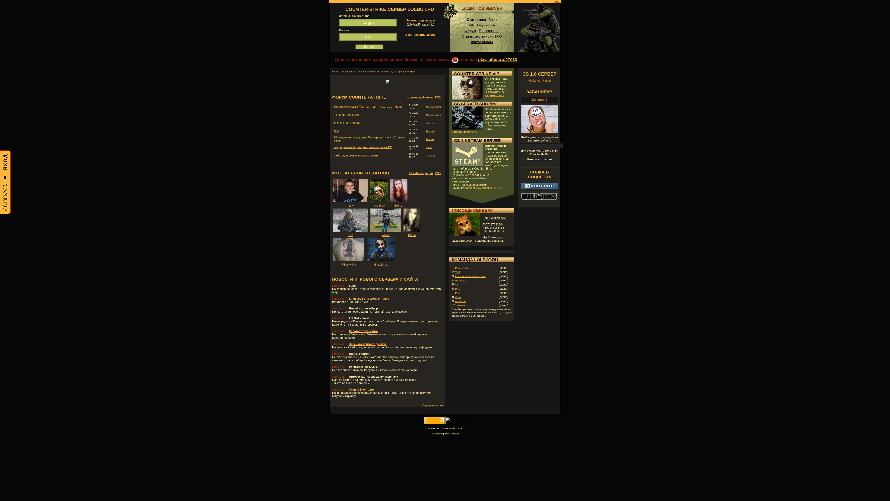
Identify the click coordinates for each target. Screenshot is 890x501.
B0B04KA (462, 305)
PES (457, 289)
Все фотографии (421, 173)
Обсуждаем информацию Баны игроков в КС (363, 147)
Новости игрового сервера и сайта (375, 279)
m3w (351, 205)
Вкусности (486, 25)
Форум (470, 31)
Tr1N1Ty (430, 155)
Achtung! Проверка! (346, 114)
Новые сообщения (420, 97)
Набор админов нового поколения (356, 155)
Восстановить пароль (420, 34)
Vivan (429, 147)
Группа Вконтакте (361, 389)
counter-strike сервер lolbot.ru (389, 9)
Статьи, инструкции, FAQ (482, 36)
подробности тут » (464, 132)
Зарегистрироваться (420, 20)
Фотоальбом (482, 42)
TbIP (457, 272)
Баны (493, 20)
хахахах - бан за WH (347, 123)
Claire (458, 297)
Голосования (489, 31)
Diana (412, 235)
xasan (386, 235)
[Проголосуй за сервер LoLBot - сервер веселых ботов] (387, 82)
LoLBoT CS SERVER (481, 8)
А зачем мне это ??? (420, 23)
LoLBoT (336, 71)
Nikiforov (379, 205)
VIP (471, 25)
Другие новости (433, 405)
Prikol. (458, 293)
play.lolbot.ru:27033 (497, 59)
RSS (438, 97)
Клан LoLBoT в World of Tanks (369, 298)
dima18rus (381, 264)
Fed (350, 235)
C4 (456, 284)
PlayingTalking (434, 107)
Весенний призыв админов (367, 344)
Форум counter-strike (359, 97)
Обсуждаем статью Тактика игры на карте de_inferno (368, 106)
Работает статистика (363, 331)
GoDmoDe (460, 280)
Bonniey (430, 131)
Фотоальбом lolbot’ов (360, 173)
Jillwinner (431, 123)
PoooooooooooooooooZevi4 (470, 276)
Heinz (399, 205)
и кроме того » (494, 95)
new (336, 131)
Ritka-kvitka (348, 264)
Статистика (476, 20)
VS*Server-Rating (539, 80)
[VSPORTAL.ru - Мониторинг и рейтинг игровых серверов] (455, 423)
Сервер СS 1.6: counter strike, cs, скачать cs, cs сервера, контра (379, 71)
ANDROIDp (461, 301)
